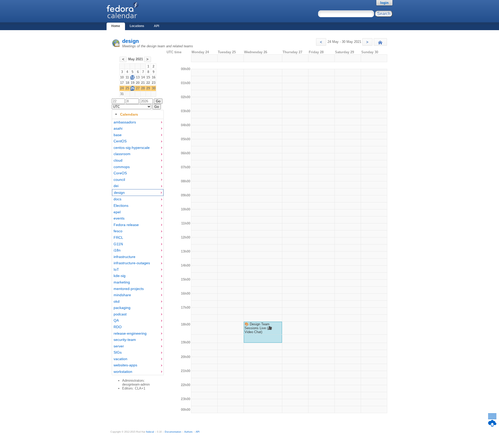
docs (117, 199)
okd (117, 301)
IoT (116, 269)
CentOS (120, 141)
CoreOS (120, 173)
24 (122, 88)
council (119, 179)
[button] (321, 42)
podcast (120, 314)
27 (138, 88)
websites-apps (125, 365)
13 (138, 77)
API (156, 26)
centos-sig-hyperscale (132, 148)
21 (143, 83)
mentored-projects (129, 289)
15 (148, 77)
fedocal (150, 432)
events (119, 218)
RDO (118, 327)
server (119, 346)
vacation (120, 359)
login (384, 3)
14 (143, 77)
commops (122, 167)
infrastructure (124, 257)
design (130, 41)
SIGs (118, 352)
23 (153, 83)
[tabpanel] (138, 247)
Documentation (173, 432)
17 (122, 83)
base (118, 135)
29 (148, 88)
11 (127, 77)
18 (127, 83)
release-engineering (130, 333)
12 (132, 77)
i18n (117, 250)
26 (132, 88)
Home (115, 26)
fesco (118, 231)
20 (138, 83)
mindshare (122, 295)
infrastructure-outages (132, 263)
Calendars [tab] (129, 114)
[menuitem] (137, 122)
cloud (118, 160)
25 (127, 88)
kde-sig (120, 276)
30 (153, 88)
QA (116, 320)
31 (122, 94)
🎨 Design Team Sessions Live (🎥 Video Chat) (258, 328)
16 (153, 77)
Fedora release (126, 225)
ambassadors (125, 122)
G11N (118, 244)
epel (117, 212)
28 (143, 88)
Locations (137, 26)
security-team (125, 340)
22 (148, 83)
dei (116, 186)
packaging (122, 308)
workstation (123, 371)
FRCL (118, 237)
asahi (118, 128)
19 (132, 83)
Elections (121, 205)
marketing (122, 282)
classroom (122, 154)
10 (122, 77)
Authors (188, 432)
